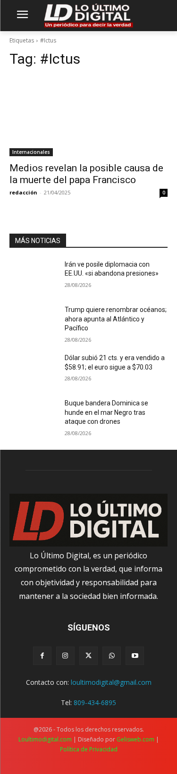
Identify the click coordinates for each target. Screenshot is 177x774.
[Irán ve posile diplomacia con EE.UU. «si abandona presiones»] (33, 276)
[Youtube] (135, 656)
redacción (23, 192)
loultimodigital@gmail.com (111, 682)
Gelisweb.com (135, 739)
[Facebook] (42, 656)
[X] (88, 656)
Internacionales (31, 152)
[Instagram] (65, 656)
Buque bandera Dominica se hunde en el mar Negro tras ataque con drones (106, 412)
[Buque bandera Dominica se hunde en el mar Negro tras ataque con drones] (33, 415)
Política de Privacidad (89, 749)
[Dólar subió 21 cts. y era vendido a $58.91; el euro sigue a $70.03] (33, 370)
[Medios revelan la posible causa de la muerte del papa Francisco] (88, 116)
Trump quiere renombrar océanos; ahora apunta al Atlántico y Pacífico (116, 319)
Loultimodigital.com (45, 739)
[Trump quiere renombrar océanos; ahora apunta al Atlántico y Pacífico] (33, 321)
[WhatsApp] (111, 656)
